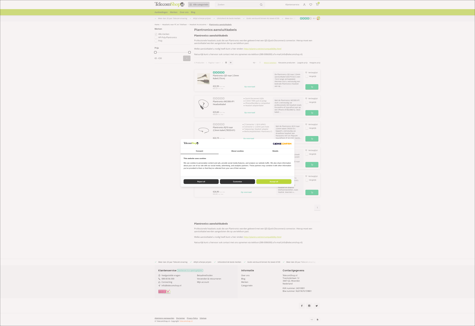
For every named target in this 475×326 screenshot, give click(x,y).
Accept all (274, 182)
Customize (237, 182)
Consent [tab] (199, 151)
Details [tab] (275, 151)
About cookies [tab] (237, 151)
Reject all (201, 182)
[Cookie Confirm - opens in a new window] (282, 143)
